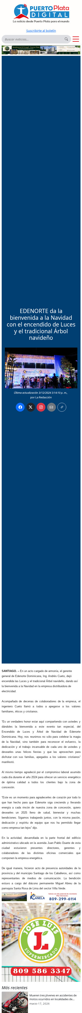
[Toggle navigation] (76, 39)
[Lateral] (41, 942)
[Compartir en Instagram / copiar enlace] (41, 407)
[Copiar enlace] (61, 407)
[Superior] (41, 49)
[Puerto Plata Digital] (41, 13)
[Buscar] (66, 39)
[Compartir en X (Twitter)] (30, 407)
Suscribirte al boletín (41, 30)
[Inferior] (41, 896)
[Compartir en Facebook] (20, 407)
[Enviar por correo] (51, 407)
